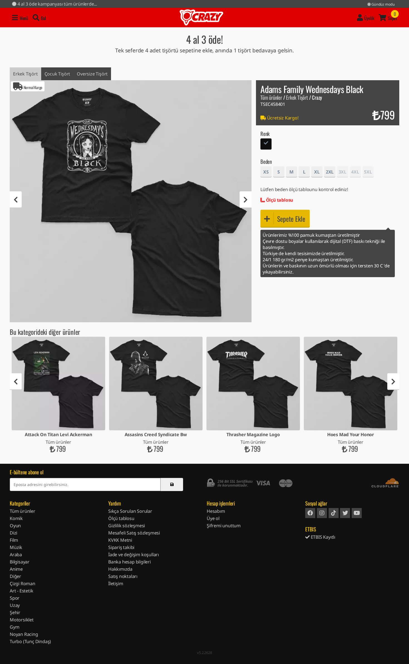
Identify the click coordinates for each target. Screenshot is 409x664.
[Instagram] (322, 513)
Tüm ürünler (271, 97)
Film (14, 540)
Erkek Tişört (25, 74)
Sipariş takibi (121, 547)
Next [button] (246, 199)
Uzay (15, 605)
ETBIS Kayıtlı (322, 537)
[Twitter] (345, 513)
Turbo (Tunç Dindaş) (30, 641)
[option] (131, 201)
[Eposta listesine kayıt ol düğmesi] (172, 484)
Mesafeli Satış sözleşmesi (134, 533)
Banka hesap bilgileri (129, 562)
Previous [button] (16, 199)
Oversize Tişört (92, 74)
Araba (16, 554)
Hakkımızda (120, 569)
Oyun (15, 526)
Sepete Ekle (291, 219)
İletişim (115, 583)
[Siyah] (266, 144)
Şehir (15, 612)
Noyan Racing (24, 634)
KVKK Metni (120, 540)
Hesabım (216, 511)
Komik (16, 518)
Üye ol (213, 518)
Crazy (201, 17)
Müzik (16, 547)
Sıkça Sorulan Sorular (130, 511)
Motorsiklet (22, 620)
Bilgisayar (19, 562)
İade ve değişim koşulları (133, 554)
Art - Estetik (21, 591)
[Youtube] (357, 513)
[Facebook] (310, 513)
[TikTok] (334, 513)
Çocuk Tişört (57, 74)
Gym (14, 627)
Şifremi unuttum (224, 526)
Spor (14, 598)
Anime (16, 569)
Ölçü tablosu (279, 200)
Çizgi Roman (22, 583)
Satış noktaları (122, 576)
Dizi (13, 533)
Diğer (15, 576)
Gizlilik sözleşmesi (126, 526)
